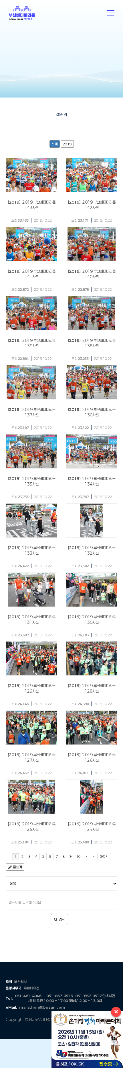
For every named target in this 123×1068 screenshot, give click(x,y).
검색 (61, 919)
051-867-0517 (88, 996)
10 (78, 856)
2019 (67, 144)
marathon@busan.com (42, 1007)
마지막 (104, 856)
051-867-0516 (59, 996)
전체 (54, 144)
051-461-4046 (28, 996)
